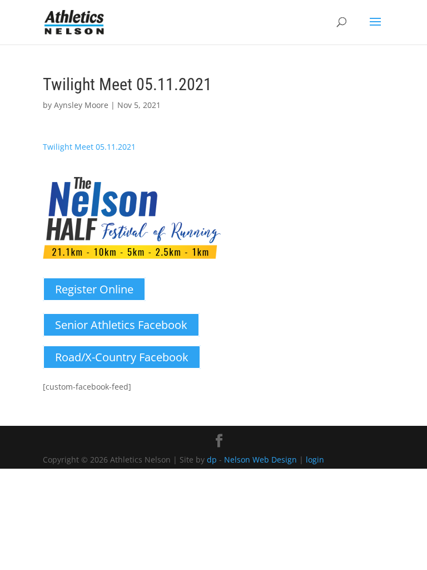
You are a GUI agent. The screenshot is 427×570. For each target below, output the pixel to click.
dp (212, 459)
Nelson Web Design (260, 459)
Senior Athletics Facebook (121, 324)
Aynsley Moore (81, 105)
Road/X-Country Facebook (121, 357)
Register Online (94, 289)
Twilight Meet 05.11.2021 (89, 146)
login (315, 459)
